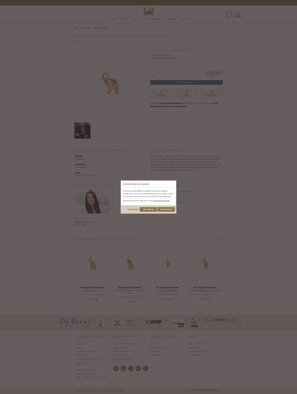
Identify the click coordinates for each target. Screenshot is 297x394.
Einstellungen (133, 209)
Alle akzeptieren (166, 209)
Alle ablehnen (148, 209)
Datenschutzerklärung (162, 201)
